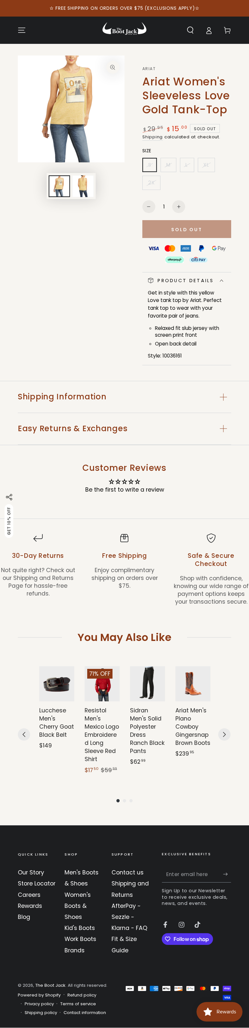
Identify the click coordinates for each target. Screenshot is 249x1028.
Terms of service (78, 1004)
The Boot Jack (50, 985)
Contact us (128, 872)
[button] (190, 30)
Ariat (149, 68)
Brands (75, 950)
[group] (56, 720)
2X (154, 184)
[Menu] (22, 30)
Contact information (85, 1013)
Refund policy (81, 995)
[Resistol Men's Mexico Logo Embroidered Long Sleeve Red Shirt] (102, 683)
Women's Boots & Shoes (78, 906)
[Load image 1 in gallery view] (59, 186)
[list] (124, 569)
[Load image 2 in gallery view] (83, 186)
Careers (29, 895)
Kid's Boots (80, 928)
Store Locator (36, 883)
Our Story (31, 872)
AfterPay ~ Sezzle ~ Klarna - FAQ (129, 917)
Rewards (30, 906)
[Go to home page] (124, 30)
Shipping (152, 137)
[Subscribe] (227, 874)
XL (209, 166)
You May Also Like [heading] (124, 637)
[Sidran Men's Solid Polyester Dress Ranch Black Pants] (147, 683)
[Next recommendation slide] (224, 734)
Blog (24, 917)
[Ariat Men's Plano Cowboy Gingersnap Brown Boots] (192, 683)
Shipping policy (41, 1013)
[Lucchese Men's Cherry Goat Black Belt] (56, 683)
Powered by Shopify (39, 995)
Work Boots (80, 939)
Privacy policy (39, 1004)
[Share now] (9, 497)
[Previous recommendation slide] (24, 734)
